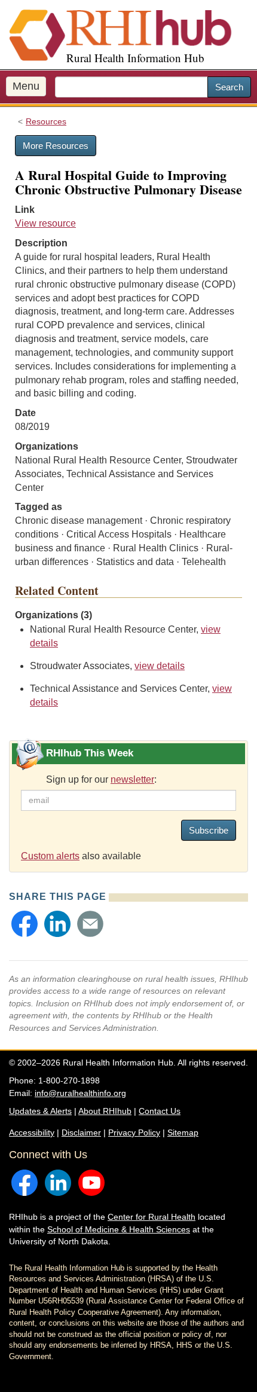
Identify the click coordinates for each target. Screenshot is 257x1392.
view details (159, 666)
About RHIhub (104, 1111)
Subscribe (208, 830)
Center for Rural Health (151, 1217)
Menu (26, 86)
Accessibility (31, 1132)
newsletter (132, 779)
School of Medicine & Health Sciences (118, 1229)
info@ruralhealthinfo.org (80, 1093)
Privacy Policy (134, 1132)
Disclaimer (81, 1132)
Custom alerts (50, 856)
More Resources (55, 146)
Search (229, 87)
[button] (24, 923)
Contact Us (159, 1111)
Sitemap (182, 1132)
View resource (45, 223)
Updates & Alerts (40, 1111)
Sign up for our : (101, 779)
